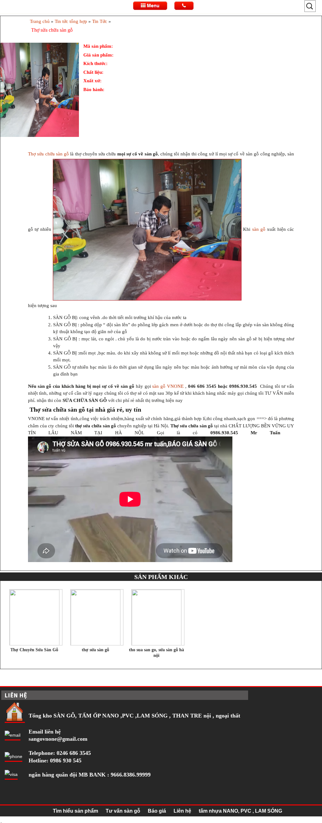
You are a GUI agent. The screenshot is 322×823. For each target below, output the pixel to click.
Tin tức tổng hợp (71, 21)
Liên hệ (182, 811)
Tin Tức (99, 21)
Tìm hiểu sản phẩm (75, 811)
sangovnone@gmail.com (58, 739)
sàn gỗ (258, 229)
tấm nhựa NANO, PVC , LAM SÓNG (240, 811)
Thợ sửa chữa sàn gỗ (48, 153)
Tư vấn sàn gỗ (123, 811)
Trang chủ (40, 21)
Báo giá (157, 811)
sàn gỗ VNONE (168, 386)
